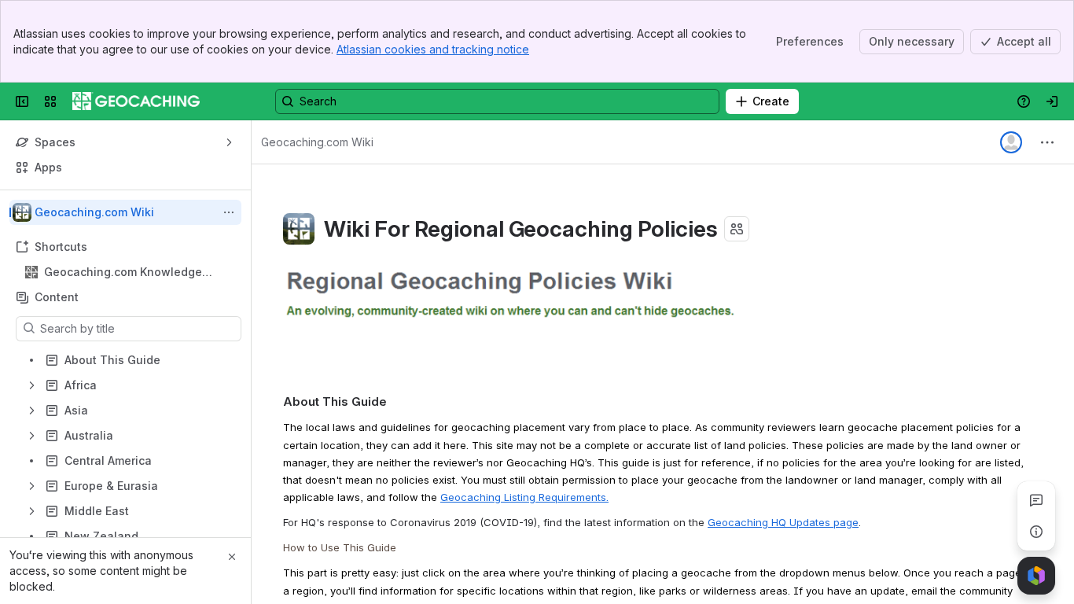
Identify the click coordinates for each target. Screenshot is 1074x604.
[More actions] (228, 212)
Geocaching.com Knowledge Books (123, 272)
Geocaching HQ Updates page (783, 522)
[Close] (232, 556)
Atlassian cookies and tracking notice (433, 49)
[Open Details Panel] (1036, 531)
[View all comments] (1036, 500)
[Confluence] (136, 101)
